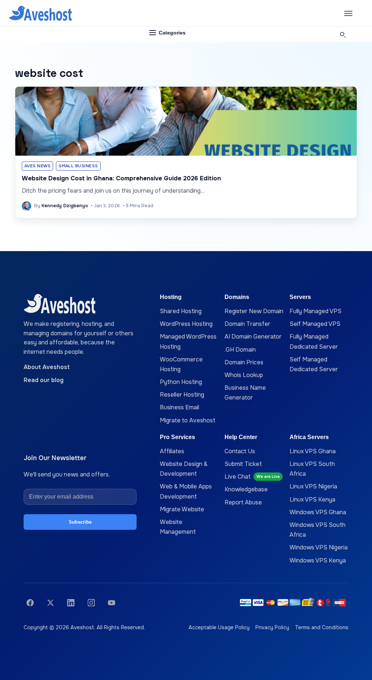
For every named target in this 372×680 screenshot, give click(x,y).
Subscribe (80, 522)
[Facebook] (30, 602)
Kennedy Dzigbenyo (64, 206)
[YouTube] (111, 602)
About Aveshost (47, 367)
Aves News (37, 166)
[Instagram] (91, 602)
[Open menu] (348, 13)
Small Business (78, 166)
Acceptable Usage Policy (219, 627)
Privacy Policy (272, 627)
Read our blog (44, 380)
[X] (50, 602)
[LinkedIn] (70, 602)
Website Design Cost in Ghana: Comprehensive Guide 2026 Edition (121, 178)
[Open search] (342, 34)
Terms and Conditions (321, 627)
